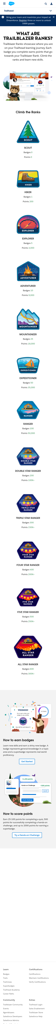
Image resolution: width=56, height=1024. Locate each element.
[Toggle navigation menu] (50, 11)
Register (23, 20)
